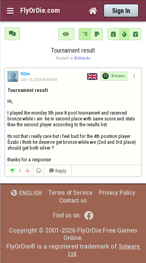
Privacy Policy (117, 192)
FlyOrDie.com (40, 10)
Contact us (73, 200)
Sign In (121, 10)
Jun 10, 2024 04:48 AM (39, 79)
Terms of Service (70, 192)
